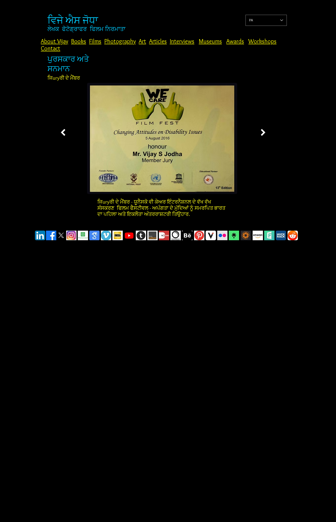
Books (78, 41)
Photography (120, 41)
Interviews (182, 41)
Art (142, 41)
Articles (158, 41)
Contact (50, 48)
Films (95, 41)
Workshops (262, 41)
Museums (210, 41)
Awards (235, 41)
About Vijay (54, 41)
